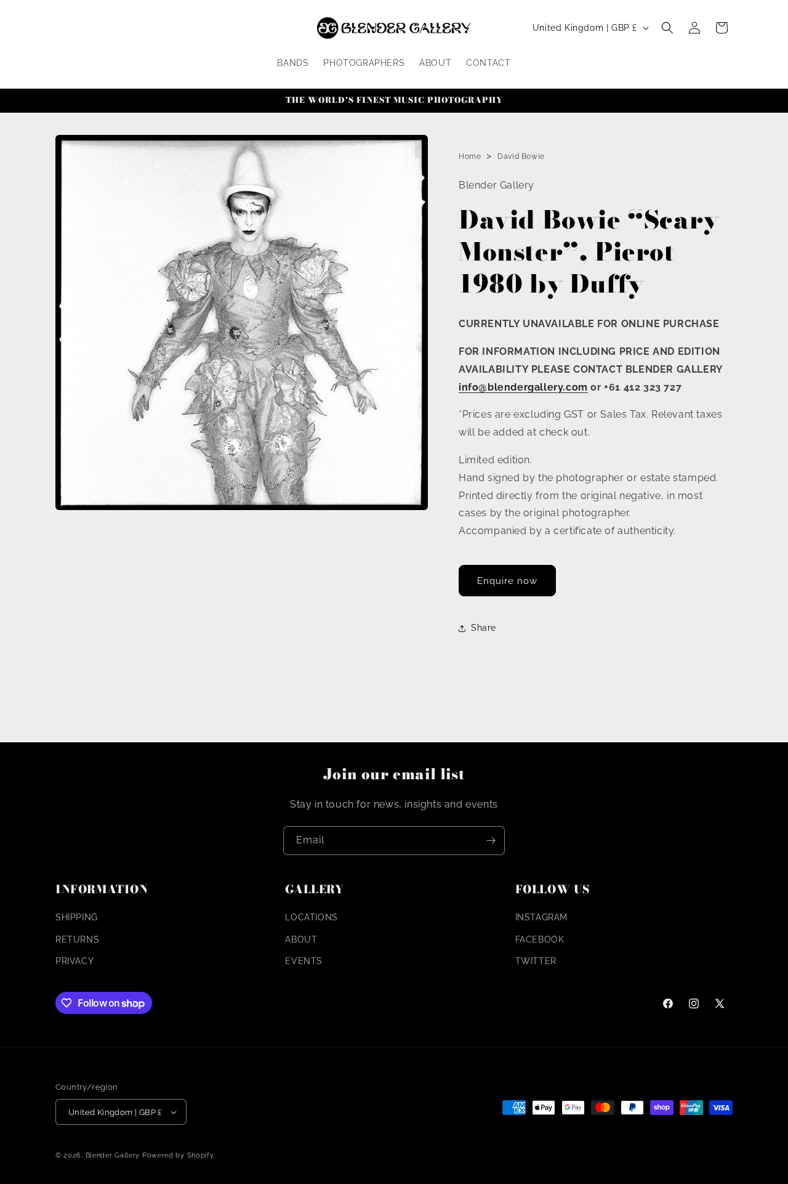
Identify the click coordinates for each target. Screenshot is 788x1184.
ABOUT (301, 939)
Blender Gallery (113, 1155)
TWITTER (536, 961)
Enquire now (507, 580)
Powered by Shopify (178, 1155)
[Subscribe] (490, 840)
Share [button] (483, 628)
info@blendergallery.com (523, 387)
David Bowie (521, 156)
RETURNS (77, 939)
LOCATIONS (311, 917)
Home (470, 156)
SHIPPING (76, 917)
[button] (667, 27)
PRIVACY (74, 961)
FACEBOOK (540, 939)
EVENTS (304, 961)
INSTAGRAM (541, 917)
